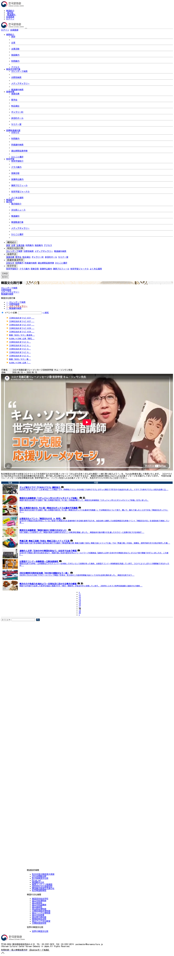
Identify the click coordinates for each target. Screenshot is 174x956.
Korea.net (36, 880)
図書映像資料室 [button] (13, 130)
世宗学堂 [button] (10, 159)
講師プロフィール (19, 185)
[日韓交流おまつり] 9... (20, 342)
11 (80, 594)
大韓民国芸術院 (39, 923)
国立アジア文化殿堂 (41, 921)
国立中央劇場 (38, 915)
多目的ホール (17, 118)
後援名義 (15, 94)
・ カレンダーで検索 (15, 302)
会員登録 (10, 17)
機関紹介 (11, 242)
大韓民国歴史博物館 (41, 911)
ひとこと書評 (17, 157)
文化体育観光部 (39, 876)
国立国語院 (37, 903)
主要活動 (15, 49)
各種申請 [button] (10, 92)
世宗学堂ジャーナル (20, 192)
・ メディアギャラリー (17, 306)
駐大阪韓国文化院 (40, 878)
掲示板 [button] (9, 202)
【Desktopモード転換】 (39, 950)
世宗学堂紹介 (17, 161)
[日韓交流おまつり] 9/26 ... (21, 328)
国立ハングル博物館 (41, 913)
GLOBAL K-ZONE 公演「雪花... (22, 339)
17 (80, 607)
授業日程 (15, 173)
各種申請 (11, 254)
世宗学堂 (11, 266)
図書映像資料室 (15, 260)
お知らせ (15, 132)
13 (80, 598)
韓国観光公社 (38, 882)
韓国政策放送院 (39, 919)
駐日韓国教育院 (39, 890)
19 (80, 611)
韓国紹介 (10, 11)
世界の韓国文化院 (40, 931)
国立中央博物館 (39, 901)
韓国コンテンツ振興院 (42, 884)
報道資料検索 (17, 90)
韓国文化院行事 (15, 248)
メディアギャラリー (20, 83)
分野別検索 (16, 77)
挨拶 (13, 37)
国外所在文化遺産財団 (42, 886)
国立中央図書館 (39, 905)
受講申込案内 (17, 179)
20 (80, 613)
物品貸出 (15, 106)
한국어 (22, 30)
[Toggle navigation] (26, 28)
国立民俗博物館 (39, 909)
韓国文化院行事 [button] (13, 69)
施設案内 (15, 55)
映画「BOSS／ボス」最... (20, 359)
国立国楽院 (37, 907)
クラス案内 (16, 167)
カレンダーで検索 (19, 71)
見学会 (14, 100)
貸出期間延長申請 (19, 151)
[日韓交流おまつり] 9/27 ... (21, 318)
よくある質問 (17, 198)
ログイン (10, 19)
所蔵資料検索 (17, 145)
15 (80, 603)
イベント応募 (11, 313)
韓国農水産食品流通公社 (43, 888)
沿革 (13, 43)
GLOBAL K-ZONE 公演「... (20, 363)
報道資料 (11, 15)
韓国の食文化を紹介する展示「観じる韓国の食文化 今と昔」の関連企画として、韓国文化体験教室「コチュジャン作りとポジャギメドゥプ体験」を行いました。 (84, 500)
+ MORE (46, 313)
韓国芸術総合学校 (40, 899)
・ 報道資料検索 (13, 308)
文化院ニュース (18, 210)
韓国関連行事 (17, 222)
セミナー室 (16, 124)
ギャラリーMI (17, 112)
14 (80, 601)
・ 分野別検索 (12, 304)
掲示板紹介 (16, 204)
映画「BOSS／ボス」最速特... (22, 335)
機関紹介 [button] (10, 35)
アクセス (15, 67)
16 (80, 605)
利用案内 (15, 61)
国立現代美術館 (39, 917)
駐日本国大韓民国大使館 (43, 874)
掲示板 (10, 13)
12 (80, 596)
